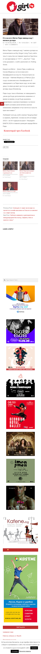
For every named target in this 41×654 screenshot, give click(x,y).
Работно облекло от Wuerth (12, 636)
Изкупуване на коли (9, 640)
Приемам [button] (34, 648)
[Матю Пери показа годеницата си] (10, 165)
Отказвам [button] (15, 651)
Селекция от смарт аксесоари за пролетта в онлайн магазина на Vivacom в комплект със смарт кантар (20, 210)
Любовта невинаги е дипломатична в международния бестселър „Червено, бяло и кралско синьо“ (19, 217)
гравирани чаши (8, 632)
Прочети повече (25, 651)
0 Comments (13, 44)
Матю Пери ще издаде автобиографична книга (27, 173)
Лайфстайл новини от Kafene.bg (21, 550)
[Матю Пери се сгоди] (10, 186)
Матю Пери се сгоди (9, 191)
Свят (35, 43)
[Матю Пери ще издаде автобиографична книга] (27, 165)
